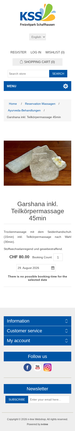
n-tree (44, 424)
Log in (36, 52)
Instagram (47, 367)
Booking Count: (42, 257)
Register (18, 52)
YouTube (37, 367)
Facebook (27, 367)
